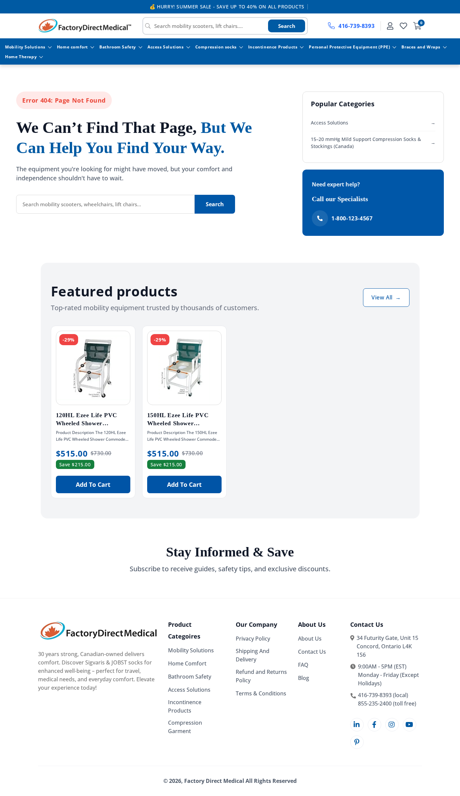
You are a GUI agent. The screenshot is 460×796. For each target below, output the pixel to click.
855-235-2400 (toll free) (387, 703)
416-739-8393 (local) (383, 695)
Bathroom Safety (117, 47)
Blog (303, 678)
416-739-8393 (356, 26)
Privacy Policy (253, 638)
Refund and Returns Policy (261, 676)
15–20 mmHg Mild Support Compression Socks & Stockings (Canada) (373, 142)
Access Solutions (165, 47)
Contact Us (312, 651)
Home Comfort (187, 663)
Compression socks (216, 47)
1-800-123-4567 (351, 218)
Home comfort (72, 47)
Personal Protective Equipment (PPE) (349, 47)
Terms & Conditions (261, 693)
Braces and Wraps (420, 47)
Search (286, 26)
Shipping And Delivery (252, 655)
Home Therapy (21, 57)
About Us (310, 638)
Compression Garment (185, 727)
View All (386, 297)
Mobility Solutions (25, 47)
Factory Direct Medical (214, 781)
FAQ (303, 664)
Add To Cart (93, 484)
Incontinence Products (273, 47)
